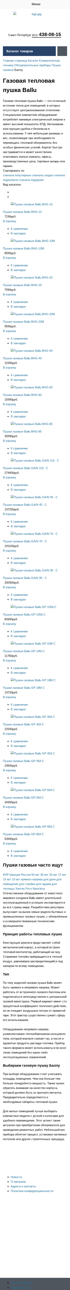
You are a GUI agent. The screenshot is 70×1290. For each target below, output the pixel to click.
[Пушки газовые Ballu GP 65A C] (33, 790)
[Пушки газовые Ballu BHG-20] (31, 277)
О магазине (18, 1181)
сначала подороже (31, 179)
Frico (28, 888)
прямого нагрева (32, 879)
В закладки (18, 233)
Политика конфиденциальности (32, 1191)
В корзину (9, 221)
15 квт (7, 879)
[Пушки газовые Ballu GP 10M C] (33, 643)
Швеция (15, 874)
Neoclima (39, 888)
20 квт (53, 874)
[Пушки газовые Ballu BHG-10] (31, 204)
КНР (6, 874)
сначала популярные (17, 175)
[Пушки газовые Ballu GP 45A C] (33, 753)
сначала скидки (42, 175)
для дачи (49, 879)
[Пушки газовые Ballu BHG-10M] (33, 241)
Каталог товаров (19, 51)
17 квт (62, 874)
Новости (16, 1177)
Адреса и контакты (23, 1186)
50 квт (35, 874)
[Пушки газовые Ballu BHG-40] (31, 350)
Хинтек (20, 888)
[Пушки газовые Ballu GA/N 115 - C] (35, 460)
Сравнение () (20, 1287)
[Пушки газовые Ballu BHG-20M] (33, 314)
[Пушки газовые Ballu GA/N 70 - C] (34, 533)
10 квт (16, 879)
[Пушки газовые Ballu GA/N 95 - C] (34, 570)
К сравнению (19, 228)
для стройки (27, 884)
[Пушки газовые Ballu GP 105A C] (33, 607)
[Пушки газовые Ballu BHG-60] (31, 387)
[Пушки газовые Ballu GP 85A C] (33, 826)
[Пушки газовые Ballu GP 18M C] (33, 680)
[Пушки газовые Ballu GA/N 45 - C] (34, 497)
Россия (26, 874)
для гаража (43, 884)
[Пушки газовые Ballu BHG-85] (31, 424)
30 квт (44, 874)
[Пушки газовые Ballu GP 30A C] (33, 716)
